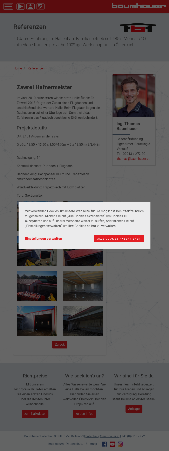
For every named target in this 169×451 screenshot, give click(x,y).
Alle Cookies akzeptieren (119, 238)
